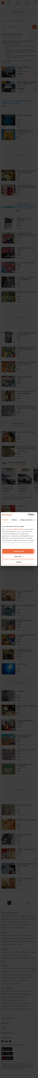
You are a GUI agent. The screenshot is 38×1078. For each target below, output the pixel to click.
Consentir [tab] (5, 520)
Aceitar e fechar (19, 551)
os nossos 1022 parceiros (15, 529)
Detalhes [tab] (14, 520)
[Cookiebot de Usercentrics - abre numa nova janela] (28, 515)
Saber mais (18, 556)
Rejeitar (19, 562)
